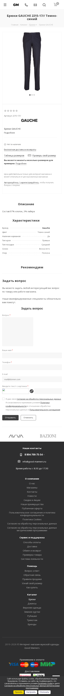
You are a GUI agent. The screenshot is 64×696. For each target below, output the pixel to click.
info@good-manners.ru (34, 461)
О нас (32, 483)
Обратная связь (32, 574)
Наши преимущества (32, 504)
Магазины (32, 487)
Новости (32, 495)
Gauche (46, 228)
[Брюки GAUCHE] (32, 61)
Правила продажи (32, 579)
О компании (32, 478)
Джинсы (32, 603)
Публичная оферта (32, 508)
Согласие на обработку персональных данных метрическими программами (32, 529)
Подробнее (21, 163)
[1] (5, 111)
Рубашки (32, 615)
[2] (8, 111)
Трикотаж (32, 620)
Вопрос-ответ (32, 570)
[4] (14, 111)
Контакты (32, 491)
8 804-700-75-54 (34, 454)
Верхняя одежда (32, 607)
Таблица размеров (14, 155)
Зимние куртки (32, 611)
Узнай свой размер (32, 583)
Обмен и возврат (32, 550)
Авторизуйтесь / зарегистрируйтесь (21, 182)
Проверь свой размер (44, 155)
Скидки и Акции (32, 500)
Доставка (32, 546)
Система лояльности (32, 558)
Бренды (32, 624)
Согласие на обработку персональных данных (39, 399)
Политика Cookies (32, 519)
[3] (11, 111)
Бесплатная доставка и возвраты (20, 149)
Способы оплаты (32, 542)
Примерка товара (32, 554)
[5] (16, 111)
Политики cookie (45, 683)
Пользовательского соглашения (44, 409)
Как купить (32, 587)
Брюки (32, 599)
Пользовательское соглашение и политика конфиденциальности (32, 514)
